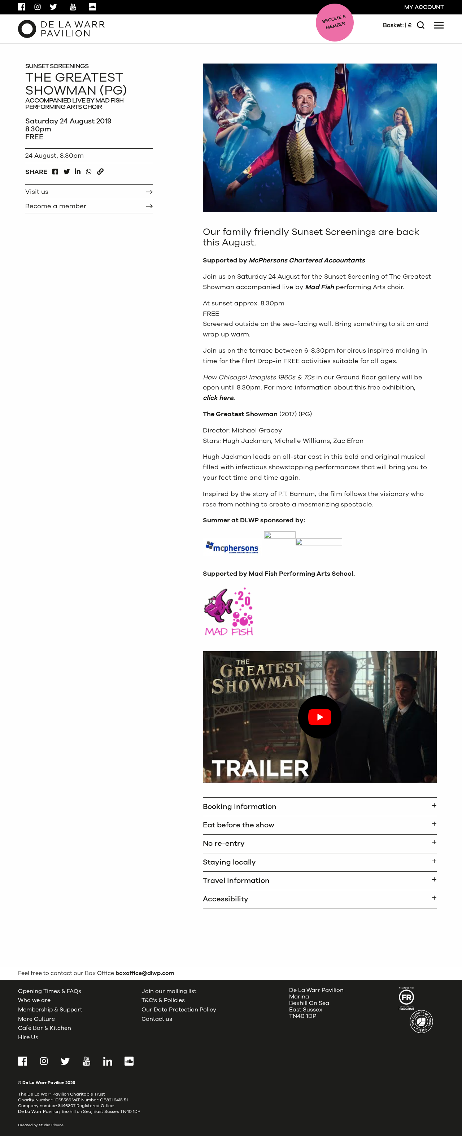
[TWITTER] (67, 170)
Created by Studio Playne (41, 1125)
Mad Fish (319, 287)
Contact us (156, 1019)
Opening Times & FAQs (49, 991)
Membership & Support (50, 1010)
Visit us (36, 191)
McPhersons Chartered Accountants (307, 260)
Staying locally (229, 862)
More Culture (36, 1019)
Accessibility (225, 899)
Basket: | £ (397, 25)
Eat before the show (238, 825)
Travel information (236, 880)
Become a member (55, 206)
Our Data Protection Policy (178, 1010)
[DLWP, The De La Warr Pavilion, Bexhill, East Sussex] (61, 28)
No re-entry (224, 843)
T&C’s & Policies (163, 1000)
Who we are (34, 1000)
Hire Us (28, 1037)
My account (424, 7)
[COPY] (100, 170)
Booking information (239, 806)
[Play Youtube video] (320, 717)
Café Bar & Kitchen (44, 1028)
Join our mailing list (168, 991)
